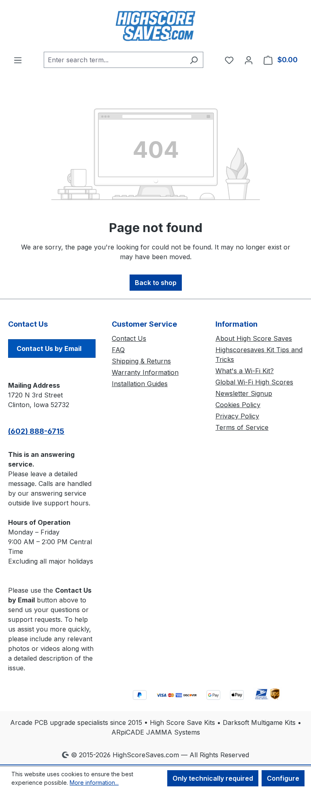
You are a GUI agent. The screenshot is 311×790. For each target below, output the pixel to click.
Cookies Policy (237, 405)
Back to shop (156, 283)
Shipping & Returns (141, 361)
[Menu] (18, 60)
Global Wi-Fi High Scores (254, 382)
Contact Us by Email (49, 348)
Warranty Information (145, 372)
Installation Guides (140, 384)
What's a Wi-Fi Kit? (244, 371)
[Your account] (248, 60)
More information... (94, 782)
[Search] (193, 60)
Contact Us (129, 338)
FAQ (118, 350)
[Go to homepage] (155, 26)
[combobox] (114, 60)
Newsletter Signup (243, 393)
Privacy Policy (237, 416)
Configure (283, 778)
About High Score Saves (253, 338)
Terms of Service (241, 427)
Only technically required (213, 778)
